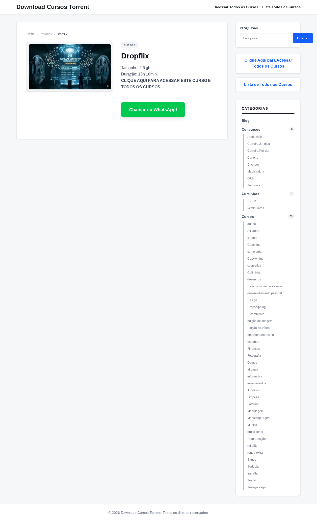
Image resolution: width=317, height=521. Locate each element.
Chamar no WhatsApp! (153, 109)
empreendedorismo (260, 335)
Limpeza (253, 397)
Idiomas (252, 369)
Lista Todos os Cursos (281, 7)
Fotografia (254, 355)
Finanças (253, 348)
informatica (254, 376)
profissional (255, 432)
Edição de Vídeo (258, 328)
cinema (252, 238)
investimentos (256, 383)
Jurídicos (253, 390)
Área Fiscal (255, 137)
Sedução (253, 466)
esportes (253, 342)
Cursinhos (250, 194)
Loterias (252, 404)
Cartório (252, 157)
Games (252, 362)
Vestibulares (255, 208)
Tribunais (253, 185)
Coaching (254, 245)
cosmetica (254, 265)
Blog (246, 121)
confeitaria (254, 251)
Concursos (251, 129)
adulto (251, 224)
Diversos (253, 164)
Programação (256, 439)
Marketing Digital (258, 418)
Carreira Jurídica (258, 144)
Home (30, 34)
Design (252, 300)
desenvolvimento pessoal (264, 293)
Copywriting (255, 258)
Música (252, 425)
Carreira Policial (258, 150)
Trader (251, 480)
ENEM (251, 201)
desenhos (254, 279)
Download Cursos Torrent (52, 6)
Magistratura (255, 171)
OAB (250, 178)
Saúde (251, 459)
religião (252, 445)
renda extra (255, 452)
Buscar (303, 38)
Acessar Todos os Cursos (236, 7)
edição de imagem (259, 321)
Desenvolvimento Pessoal (265, 286)
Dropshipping (256, 307)
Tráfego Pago (256, 487)
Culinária (253, 272)
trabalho (253, 473)
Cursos (248, 217)
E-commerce (255, 314)
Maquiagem (255, 411)
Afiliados (253, 231)
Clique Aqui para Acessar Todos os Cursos (268, 63)
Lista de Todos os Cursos (268, 84)
